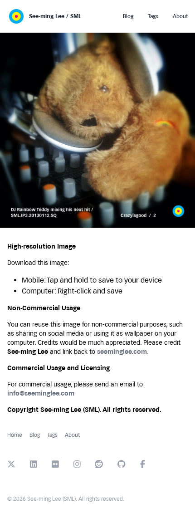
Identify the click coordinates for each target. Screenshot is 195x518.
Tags (52, 435)
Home (14, 435)
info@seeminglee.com (40, 393)
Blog (34, 435)
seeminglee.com (122, 352)
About (72, 435)
